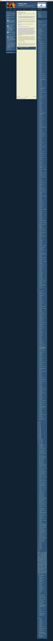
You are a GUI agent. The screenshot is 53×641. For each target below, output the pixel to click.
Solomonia (40, 339)
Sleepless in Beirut (41, 444)
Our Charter (10, 9)
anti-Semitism (40, 552)
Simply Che (44, 570)
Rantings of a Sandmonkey (42, 169)
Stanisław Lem (40, 29)
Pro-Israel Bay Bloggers (42, 306)
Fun (40, 559)
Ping (12, 52)
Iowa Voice (40, 624)
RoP (41, 569)
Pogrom (40, 592)
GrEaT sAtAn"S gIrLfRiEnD (42, 209)
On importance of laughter (42, 535)
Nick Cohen (39, 28)
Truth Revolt (40, 360)
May (39, 544)
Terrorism (45, 571)
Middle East (43, 564)
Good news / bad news (41, 479)
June (40, 543)
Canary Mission (41, 364)
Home (7, 9)
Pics (44, 567)
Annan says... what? (41, 455)
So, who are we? (15, 9)
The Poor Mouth (41, 278)
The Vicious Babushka (42, 350)
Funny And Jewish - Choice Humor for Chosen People (42, 369)
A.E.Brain (40, 144)
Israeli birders (41, 622)
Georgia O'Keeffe (40, 34)
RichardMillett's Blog (42, 362)
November (40, 440)
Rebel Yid (40, 82)
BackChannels (41, 56)
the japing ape (41, 211)
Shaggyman (40, 416)
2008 (39, 436)
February (40, 547)
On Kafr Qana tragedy (41, 541)
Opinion (39, 566)
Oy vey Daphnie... (41, 500)
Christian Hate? (41, 263)
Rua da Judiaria (41, 136)
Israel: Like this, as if (42, 586)
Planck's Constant (41, 203)
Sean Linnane (41, 207)
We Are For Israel (41, 155)
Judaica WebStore (40, 9)
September (40, 442)
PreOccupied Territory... (42, 75)
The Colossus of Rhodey (42, 379)
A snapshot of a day (41, 507)
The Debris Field (41, 205)
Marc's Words (41, 335)
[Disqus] (26, 61)
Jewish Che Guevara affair (33, 9)
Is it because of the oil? (42, 529)
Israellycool (40, 60)
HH (38, 562)
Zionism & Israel (41, 609)
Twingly (10, 52)
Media (39, 564)
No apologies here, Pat (41, 539)
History (41, 562)
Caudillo (42, 555)
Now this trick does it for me (42, 456)
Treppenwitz (40, 107)
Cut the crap (41, 557)
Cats (39, 555)
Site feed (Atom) (40, 22)
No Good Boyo (41, 274)
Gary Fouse (40, 299)
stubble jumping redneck (42, 245)
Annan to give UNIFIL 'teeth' (42, 473)
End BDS (40, 105)
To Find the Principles (42, 230)
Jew (39, 593)
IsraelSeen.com (41, 54)
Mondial (43, 565)
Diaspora (40, 610)
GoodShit (40, 297)
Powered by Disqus (8, 49)
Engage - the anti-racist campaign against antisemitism (42, 114)
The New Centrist (41, 404)
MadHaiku (40, 140)
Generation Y (41, 71)
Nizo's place (39, 33)
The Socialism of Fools (42, 257)
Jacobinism (40, 383)
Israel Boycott (41, 615)
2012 (39, 432)
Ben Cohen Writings (41, 377)
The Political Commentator (42, 222)
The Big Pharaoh (41, 218)
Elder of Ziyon (41, 41)
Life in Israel (40, 58)
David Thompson (41, 142)
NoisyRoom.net (41, 316)
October (40, 441)
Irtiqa (40, 178)
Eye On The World (41, 73)
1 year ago (10, 35)
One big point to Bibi (21, 12)
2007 (39, 437)
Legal (28, 9)
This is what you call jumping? (42, 468)
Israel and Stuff (41, 320)
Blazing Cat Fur (41, 52)
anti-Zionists (45, 552)
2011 (39, 433)
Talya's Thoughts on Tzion (42, 366)
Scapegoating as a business (42, 471)
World (40, 572)
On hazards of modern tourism (42, 537)
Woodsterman (41, 291)
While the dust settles (41, 499)
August (40, 443)
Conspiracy (45, 556)
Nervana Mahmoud (41, 318)
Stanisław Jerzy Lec (40, 31)
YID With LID (41, 103)
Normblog (40, 276)
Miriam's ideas (41, 123)
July (39, 542)
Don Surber (40, 138)
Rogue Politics (41, 358)
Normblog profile (40, 21)
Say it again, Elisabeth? (42, 472)
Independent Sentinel (42, 293)
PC (41, 566)
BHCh (9, 43)
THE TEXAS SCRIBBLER (42, 127)
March (40, 546)
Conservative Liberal (42, 402)
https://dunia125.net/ (11, 26)
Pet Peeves (44, 566)
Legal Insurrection (41, 45)
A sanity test (40, 486)
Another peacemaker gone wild (42, 530)
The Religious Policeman (42, 414)
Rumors (45, 569)
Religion (39, 569)
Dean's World (41, 194)
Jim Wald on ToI (40, 32)
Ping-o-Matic (7, 52)
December (40, 439)
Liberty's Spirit (41, 333)
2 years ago (14, 42)
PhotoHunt (39, 567)
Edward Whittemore (40, 30)
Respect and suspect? (41, 470)
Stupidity (39, 571)
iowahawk (40, 270)
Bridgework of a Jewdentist (42, 261)
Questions (40, 568)
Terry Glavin (40, 255)
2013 (39, 431)
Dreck (46, 557)
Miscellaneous (39, 565)
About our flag (19, 9)
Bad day (43, 553)
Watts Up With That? (41, 43)
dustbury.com (41, 234)
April (39, 545)
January (40, 548)
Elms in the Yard (41, 626)
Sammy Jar (10, 20)
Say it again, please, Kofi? (42, 452)
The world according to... (42, 322)
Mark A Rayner (41, 69)
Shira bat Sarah (41, 272)
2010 (39, 434)
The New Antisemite (41, 153)
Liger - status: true (41, 469)
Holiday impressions (41, 540)
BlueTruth (40, 337)
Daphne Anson (41, 331)
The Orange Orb (41, 125)
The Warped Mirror (41, 324)
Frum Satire (40, 129)
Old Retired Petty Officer (42, 220)
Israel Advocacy (41, 600)
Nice (45, 565)
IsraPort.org (40, 620)
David (23, 43)
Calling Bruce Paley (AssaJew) (42, 498)
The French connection (42, 536)
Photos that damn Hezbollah (42, 538)
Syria (42, 571)
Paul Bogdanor (41, 417)
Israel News (40, 590)
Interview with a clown (41, 496)
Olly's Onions (41, 412)
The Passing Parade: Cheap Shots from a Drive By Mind (42, 80)
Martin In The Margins (42, 232)
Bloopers (42, 554)
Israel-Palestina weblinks (42, 599)
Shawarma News (41, 390)
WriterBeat (40, 288)
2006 (39, 438)
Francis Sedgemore (41, 157)
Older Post (34, 96)
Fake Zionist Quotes (41, 601)
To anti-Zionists (24, 9)
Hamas (41, 561)
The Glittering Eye (41, 295)
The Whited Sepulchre (42, 259)
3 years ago (11, 48)
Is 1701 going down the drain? (42, 497)
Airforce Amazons (41, 184)
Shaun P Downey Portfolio (42, 628)
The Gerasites (41, 180)
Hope (45, 562)
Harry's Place (41, 159)
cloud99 (10, 36)
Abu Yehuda (40, 101)
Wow (43, 572)
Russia (39, 570)
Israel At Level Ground (42, 236)
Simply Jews (22, 3)
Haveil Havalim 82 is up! (42, 503)
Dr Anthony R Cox (41, 182)
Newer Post (18, 96)
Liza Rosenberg (41, 90)
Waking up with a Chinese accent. (10, 13)
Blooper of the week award (42, 526)
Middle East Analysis (42, 588)
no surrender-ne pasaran (42, 92)
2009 (39, 435)
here (30, 43)
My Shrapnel (40, 121)
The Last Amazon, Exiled (42, 196)
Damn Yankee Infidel (42, 381)
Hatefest (44, 561)
